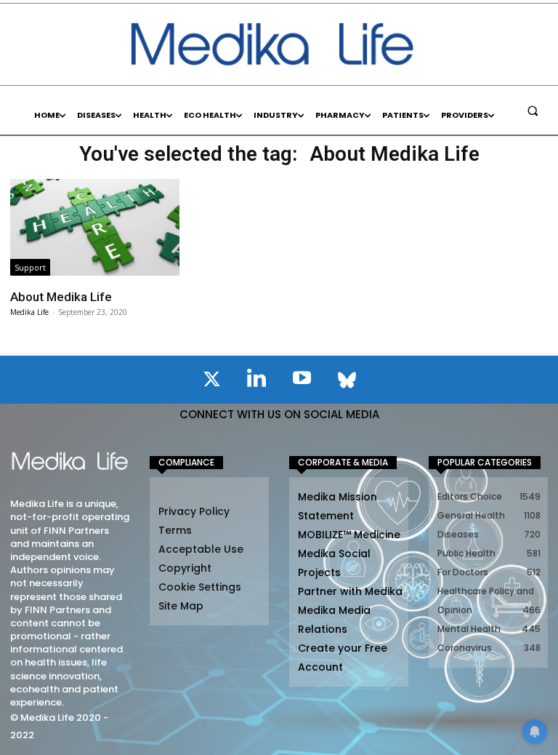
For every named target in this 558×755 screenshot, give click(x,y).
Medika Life (29, 312)
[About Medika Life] (94, 227)
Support (30, 267)
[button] (532, 110)
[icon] (211, 382)
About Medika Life (61, 296)
